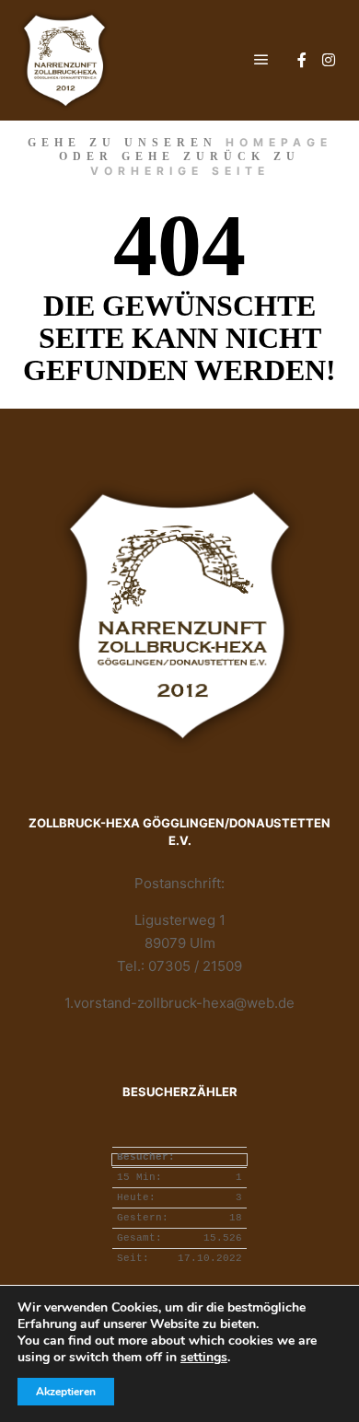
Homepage (279, 142)
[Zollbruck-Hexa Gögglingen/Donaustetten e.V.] (64, 60)
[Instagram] (329, 60)
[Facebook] (302, 60)
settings (203, 1357)
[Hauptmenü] (261, 60)
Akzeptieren (66, 1391)
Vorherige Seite (180, 171)
